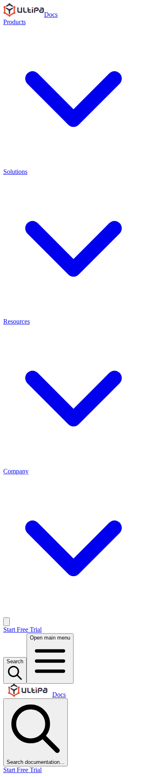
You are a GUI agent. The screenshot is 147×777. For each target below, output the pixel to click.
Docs (51, 14)
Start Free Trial (22, 629)
